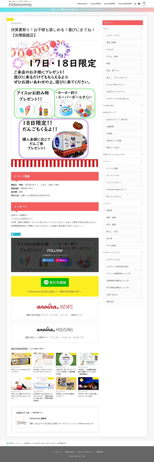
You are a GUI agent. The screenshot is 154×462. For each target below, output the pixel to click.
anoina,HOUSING (125, 4)
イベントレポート (114, 182)
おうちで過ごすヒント (116, 85)
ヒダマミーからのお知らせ (118, 99)
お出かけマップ (109, 112)
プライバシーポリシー (86, 452)
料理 (108, 64)
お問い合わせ (112, 295)
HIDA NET (77, 456)
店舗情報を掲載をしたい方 (118, 281)
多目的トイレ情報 (114, 141)
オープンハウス (113, 175)
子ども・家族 (112, 56)
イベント (10, 19)
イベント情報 (112, 168)
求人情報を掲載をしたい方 (118, 288)
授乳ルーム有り (113, 148)
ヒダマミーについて (111, 252)
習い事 (109, 238)
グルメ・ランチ (113, 35)
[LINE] (139, 4)
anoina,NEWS (95, 4)
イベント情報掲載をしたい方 (119, 273)
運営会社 (110, 302)
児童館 (109, 133)
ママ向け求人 (108, 106)
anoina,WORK (109, 4)
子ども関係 (111, 246)
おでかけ (110, 50)
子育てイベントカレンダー (114, 154)
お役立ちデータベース (116, 92)
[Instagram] (135, 4)
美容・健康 (111, 217)
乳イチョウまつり (114, 196)
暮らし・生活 (112, 231)
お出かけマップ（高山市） (118, 119)
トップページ (57, 452)
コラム (106, 28)
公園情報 (110, 127)
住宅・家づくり (113, 71)
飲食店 (109, 210)
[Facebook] (48, 260)
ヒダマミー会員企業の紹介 (118, 267)
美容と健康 (111, 42)
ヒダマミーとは (113, 259)
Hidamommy (82, 4)
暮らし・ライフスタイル (117, 78)
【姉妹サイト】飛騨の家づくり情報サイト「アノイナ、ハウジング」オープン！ (77, 9)
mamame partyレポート (117, 189)
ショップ (106, 203)
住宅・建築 (111, 224)
